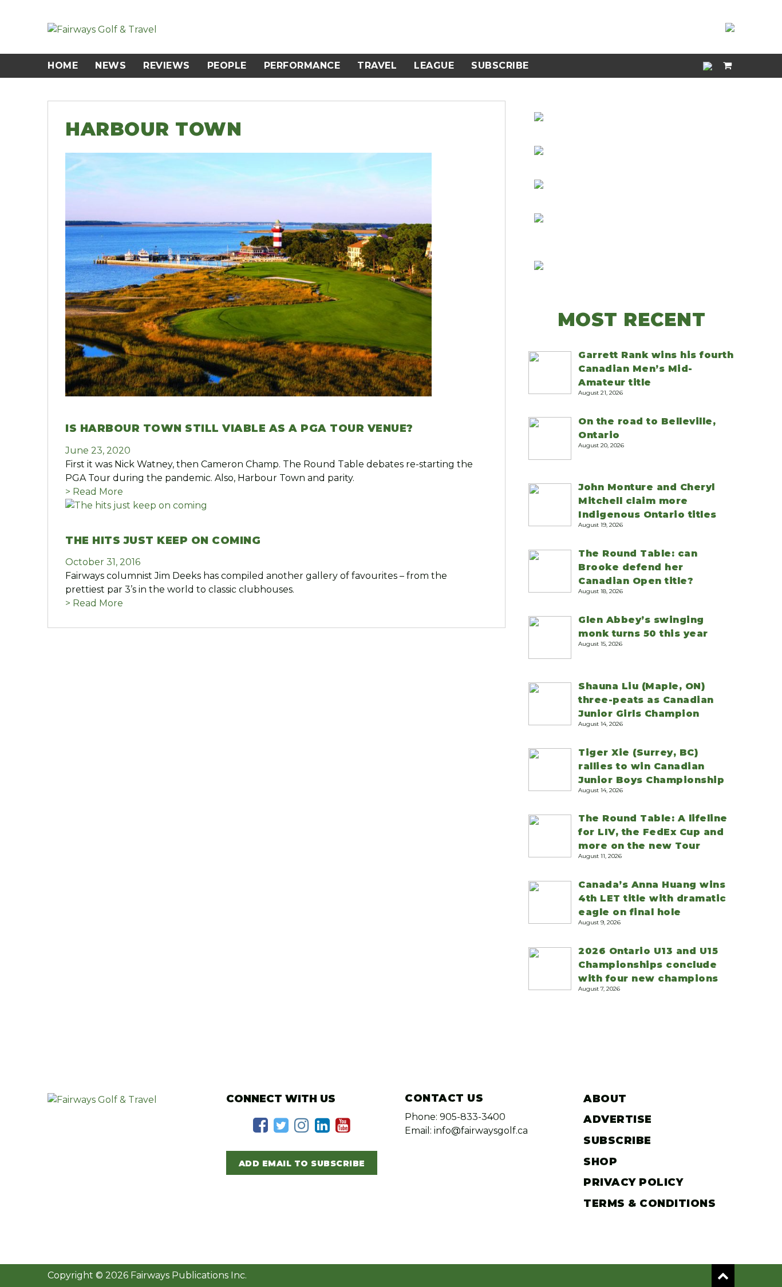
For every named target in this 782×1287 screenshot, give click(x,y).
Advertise (617, 1119)
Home (63, 65)
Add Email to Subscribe (302, 1163)
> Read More (94, 491)
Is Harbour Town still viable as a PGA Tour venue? (239, 428)
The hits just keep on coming (162, 540)
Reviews (166, 65)
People (227, 65)
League (434, 65)
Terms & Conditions (649, 1203)
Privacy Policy (633, 1182)
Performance (302, 65)
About (605, 1099)
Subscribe (500, 65)
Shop (600, 1161)
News (110, 65)
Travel (377, 65)
